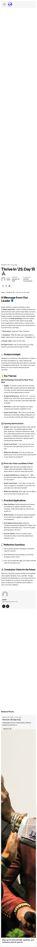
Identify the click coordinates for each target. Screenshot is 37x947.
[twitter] (3, 606)
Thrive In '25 (5, 265)
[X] (3, 286)
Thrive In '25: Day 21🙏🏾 (11, 720)
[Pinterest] (9, 286)
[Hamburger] (4, 4)
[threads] (7, 606)
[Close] (33, 732)
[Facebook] (6, 286)
